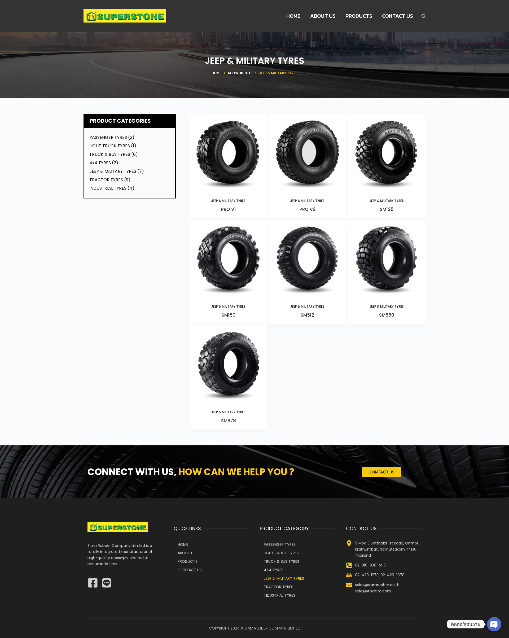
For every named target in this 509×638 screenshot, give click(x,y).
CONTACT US (190, 570)
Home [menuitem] (293, 16)
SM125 (386, 209)
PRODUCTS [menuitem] (358, 16)
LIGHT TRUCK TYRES (281, 553)
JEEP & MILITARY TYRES (228, 200)
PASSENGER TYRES (280, 544)
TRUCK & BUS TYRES (281, 561)
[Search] (423, 16)
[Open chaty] (494, 624)
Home (183, 544)
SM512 (307, 315)
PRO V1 (228, 209)
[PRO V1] (228, 153)
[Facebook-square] (92, 583)
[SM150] (228, 258)
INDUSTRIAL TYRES (279, 595)
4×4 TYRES (273, 570)
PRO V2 (307, 209)
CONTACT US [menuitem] (397, 16)
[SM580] (386, 258)
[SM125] (386, 153)
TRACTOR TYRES (278, 587)
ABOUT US (187, 553)
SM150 (228, 315)
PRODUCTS (188, 561)
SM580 (386, 315)
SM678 (228, 421)
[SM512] (307, 258)
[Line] (106, 583)
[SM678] (228, 364)
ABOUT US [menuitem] (323, 16)
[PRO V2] (307, 153)
